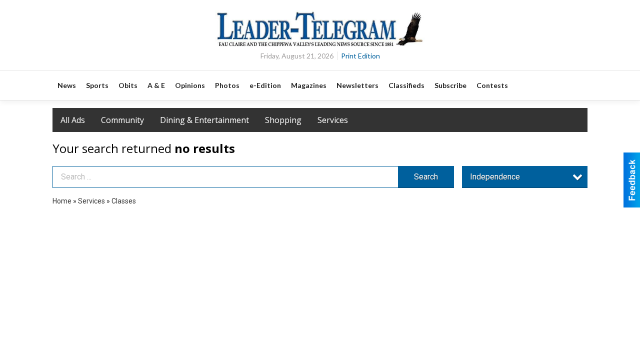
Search (426, 177)
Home (62, 201)
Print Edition (360, 56)
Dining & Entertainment (204, 120)
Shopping (283, 120)
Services (333, 120)
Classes (124, 201)
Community (122, 120)
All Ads (72, 120)
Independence (495, 177)
